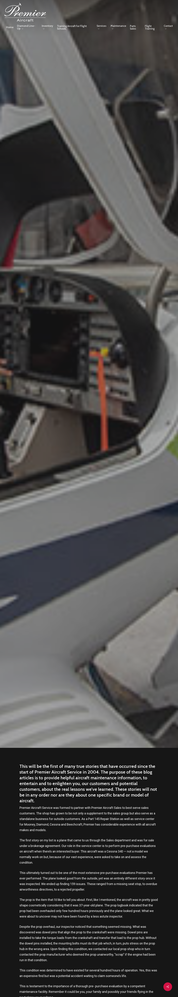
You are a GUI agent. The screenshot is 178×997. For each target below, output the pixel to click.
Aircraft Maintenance (89, 65)
